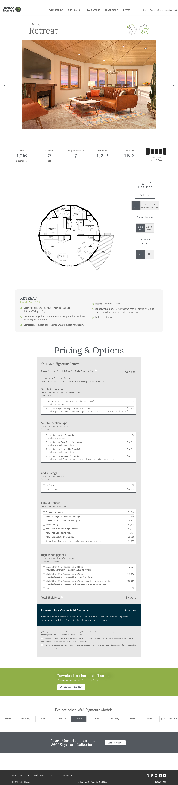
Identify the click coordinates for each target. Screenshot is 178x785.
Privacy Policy (17, 775)
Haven (96, 718)
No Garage (90, 485)
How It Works (92, 9)
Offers (126, 9)
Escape (132, 718)
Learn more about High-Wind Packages (58, 558)
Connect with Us (156, 10)
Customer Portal (65, 775)
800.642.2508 (171, 10)
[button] (4, 86)
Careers (52, 775)
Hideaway (61, 718)
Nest (43, 718)
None (90, 588)
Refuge (8, 718)
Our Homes (74, 9)
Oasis (149, 718)
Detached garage (90, 489)
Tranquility (114, 718)
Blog (145, 10)
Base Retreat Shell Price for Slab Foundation (67, 371)
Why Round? (56, 9)
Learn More (111, 9)
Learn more (102, 620)
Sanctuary (25, 718)
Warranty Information (36, 775)
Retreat (78, 718)
